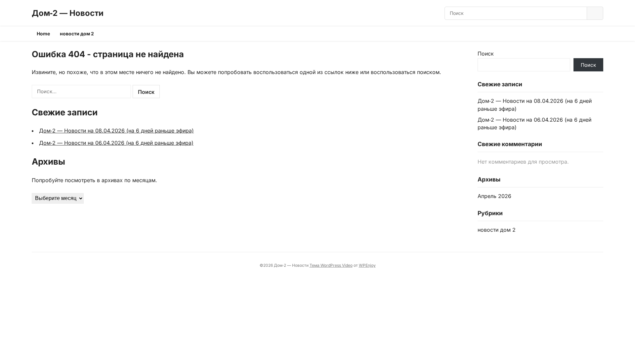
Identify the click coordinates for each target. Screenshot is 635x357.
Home (43, 33)
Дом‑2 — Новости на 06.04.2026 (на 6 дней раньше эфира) (116, 142)
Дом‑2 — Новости (68, 13)
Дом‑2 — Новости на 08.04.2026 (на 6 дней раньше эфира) (116, 130)
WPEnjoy (367, 265)
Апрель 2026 (494, 196)
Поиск (486, 53)
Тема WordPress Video (331, 265)
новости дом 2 (77, 33)
